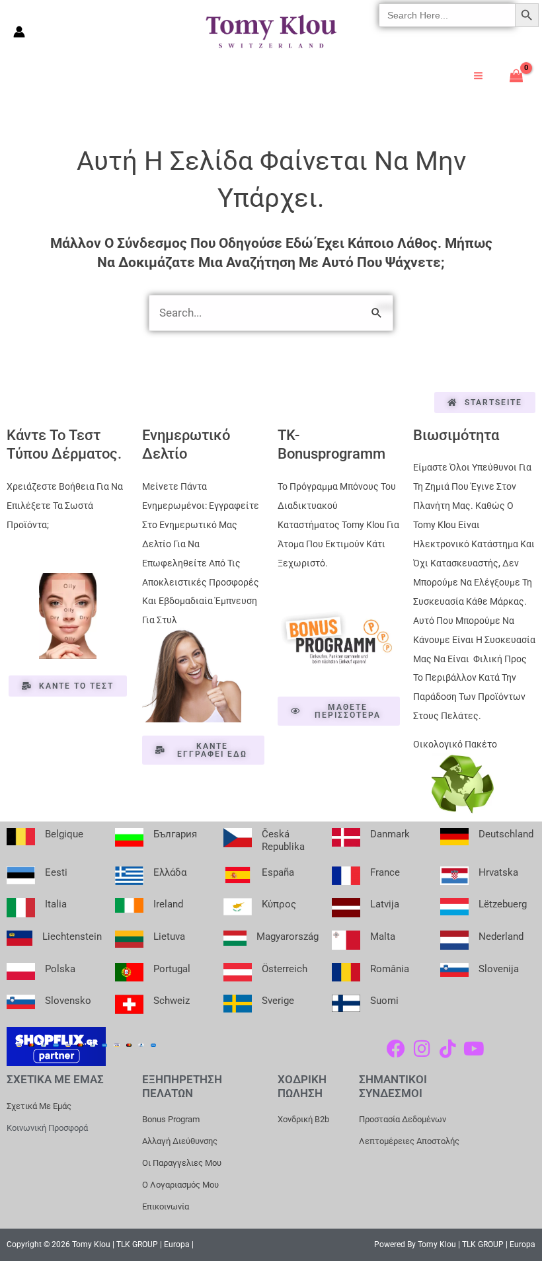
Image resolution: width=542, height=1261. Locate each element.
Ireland (168, 904)
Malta (382, 936)
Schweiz (171, 1001)
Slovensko (68, 1001)
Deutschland (506, 834)
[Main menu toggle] (478, 76)
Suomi (384, 1001)
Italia (56, 904)
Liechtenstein (72, 936)
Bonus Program (171, 1119)
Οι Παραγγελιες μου (181, 1163)
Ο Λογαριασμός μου (180, 1185)
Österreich (284, 969)
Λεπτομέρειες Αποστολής (409, 1141)
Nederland (501, 936)
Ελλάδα (169, 872)
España (278, 872)
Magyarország (287, 936)
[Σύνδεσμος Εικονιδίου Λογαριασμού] (19, 32)
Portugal (171, 969)
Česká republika (283, 840)
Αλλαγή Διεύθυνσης (179, 1141)
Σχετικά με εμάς (39, 1106)
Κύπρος (279, 904)
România (389, 969)
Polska (60, 969)
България (175, 834)
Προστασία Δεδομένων (402, 1119)
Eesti (56, 872)
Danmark (390, 834)
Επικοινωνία (165, 1206)
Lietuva (169, 936)
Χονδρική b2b (303, 1119)
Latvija (384, 904)
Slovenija (499, 969)
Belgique (64, 834)
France (385, 872)
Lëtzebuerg (503, 904)
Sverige (278, 1001)
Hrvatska (498, 872)
